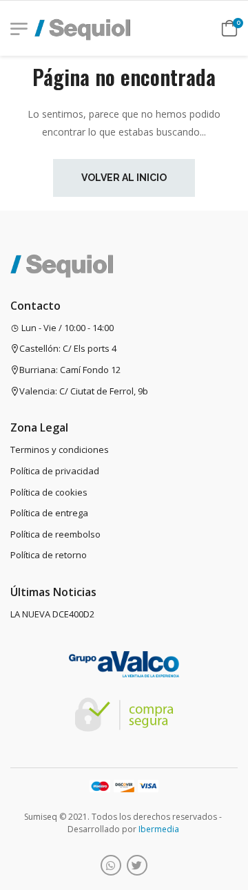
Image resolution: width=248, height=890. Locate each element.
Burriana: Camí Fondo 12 (70, 369)
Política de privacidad (54, 471)
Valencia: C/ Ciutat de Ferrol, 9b (83, 391)
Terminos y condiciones (59, 449)
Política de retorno (48, 555)
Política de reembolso (55, 534)
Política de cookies (48, 492)
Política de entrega (49, 513)
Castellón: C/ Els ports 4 (67, 348)
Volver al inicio (124, 177)
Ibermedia (158, 829)
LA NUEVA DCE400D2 (52, 614)
